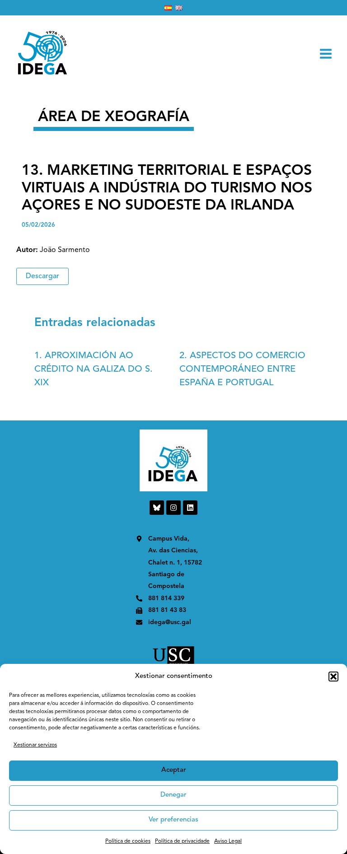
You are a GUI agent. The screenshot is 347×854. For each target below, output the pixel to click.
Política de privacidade (182, 841)
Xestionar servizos (35, 745)
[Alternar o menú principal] (326, 54)
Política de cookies (127, 841)
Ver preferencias (173, 820)
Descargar (42, 276)
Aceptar (173, 770)
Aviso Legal (228, 841)
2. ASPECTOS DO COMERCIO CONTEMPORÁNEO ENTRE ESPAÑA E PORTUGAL (242, 369)
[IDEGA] (43, 53)
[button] (333, 676)
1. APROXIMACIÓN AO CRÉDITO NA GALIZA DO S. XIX (93, 369)
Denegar (173, 795)
